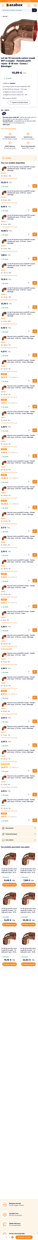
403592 (3, 492)
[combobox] (19, 10)
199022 (3, 518)
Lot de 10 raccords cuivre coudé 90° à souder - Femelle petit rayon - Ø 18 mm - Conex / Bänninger (21, 217)
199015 (3, 659)
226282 (3, 173)
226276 (3, 318)
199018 (3, 708)
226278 (3, 197)
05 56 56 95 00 (27, 1)
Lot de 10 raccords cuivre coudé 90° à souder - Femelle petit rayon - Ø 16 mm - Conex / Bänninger (21, 192)
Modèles (8, 158)
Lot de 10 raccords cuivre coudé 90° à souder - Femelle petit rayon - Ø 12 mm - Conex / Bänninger (21, 314)
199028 (3, 342)
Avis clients (9, 840)
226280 (3, 294)
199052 (3, 366)
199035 (3, 805)
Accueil (5, 16)
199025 (3, 566)
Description (9, 828)
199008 (3, 617)
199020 (3, 441)
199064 (3, 756)
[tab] (19, 158)
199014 (3, 417)
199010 (3, 782)
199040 (3, 392)
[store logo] (14, 5)
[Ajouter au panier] (34, 186)
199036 (3, 641)
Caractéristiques (11, 834)
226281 (3, 270)
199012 (3, 732)
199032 (3, 591)
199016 (3, 542)
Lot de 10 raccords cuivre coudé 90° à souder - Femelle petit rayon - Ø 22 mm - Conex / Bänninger (21, 265)
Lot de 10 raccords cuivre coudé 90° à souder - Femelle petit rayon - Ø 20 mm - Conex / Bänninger (21, 289)
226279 (3, 221)
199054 (3, 467)
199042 (3, 683)
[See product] (4, 168)
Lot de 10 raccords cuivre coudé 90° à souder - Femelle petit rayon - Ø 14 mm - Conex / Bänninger (21, 241)
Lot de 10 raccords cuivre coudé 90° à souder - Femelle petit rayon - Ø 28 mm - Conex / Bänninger (21, 168)
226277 (3, 246)
